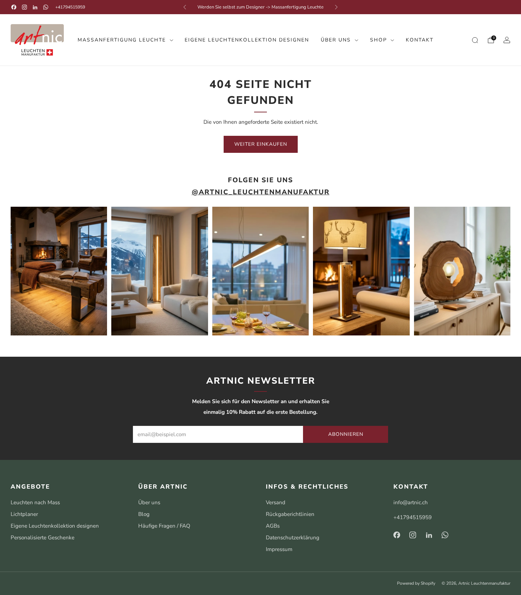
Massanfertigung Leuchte (122, 40)
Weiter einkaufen (260, 144)
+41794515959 (70, 7)
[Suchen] (474, 40)
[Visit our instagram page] (24, 7)
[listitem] (260, 7)
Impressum (279, 549)
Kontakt (419, 40)
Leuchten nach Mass (35, 502)
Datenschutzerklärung (292, 537)
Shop (378, 40)
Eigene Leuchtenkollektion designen (247, 40)
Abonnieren (345, 434)
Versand (275, 502)
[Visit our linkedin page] (35, 7)
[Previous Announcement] (184, 7)
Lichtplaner (24, 514)
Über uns (336, 40)
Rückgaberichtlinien (290, 514)
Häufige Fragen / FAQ (164, 525)
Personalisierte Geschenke (42, 537)
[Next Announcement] (336, 7)
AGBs (273, 525)
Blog (144, 514)
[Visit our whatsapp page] (45, 7)
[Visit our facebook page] (14, 7)
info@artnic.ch (410, 502)
